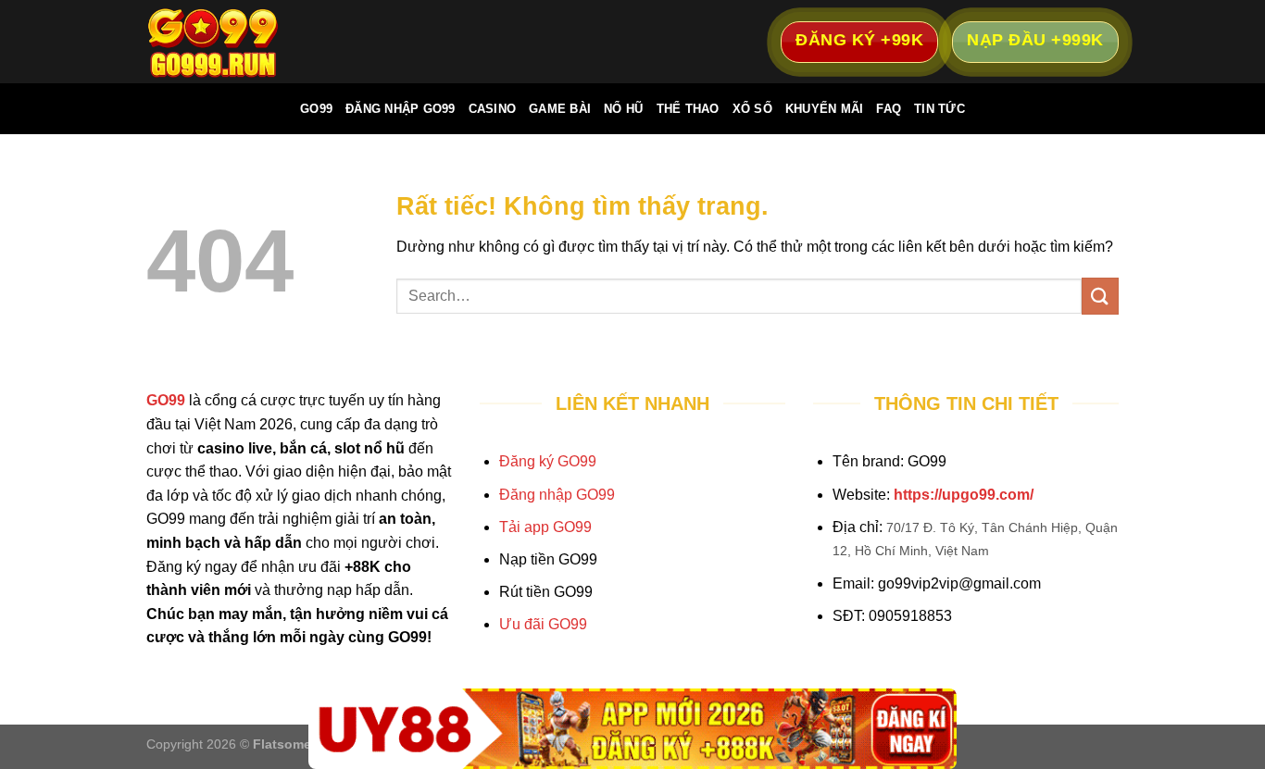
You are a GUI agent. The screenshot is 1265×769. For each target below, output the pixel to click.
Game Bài (560, 109)
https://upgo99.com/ (963, 494)
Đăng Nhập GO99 (400, 109)
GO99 (316, 109)
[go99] (239, 41)
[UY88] (632, 728)
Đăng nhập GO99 (557, 494)
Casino (493, 109)
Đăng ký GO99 (547, 461)
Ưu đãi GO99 (543, 624)
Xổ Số (752, 109)
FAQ (888, 109)
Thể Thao (688, 109)
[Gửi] (1100, 296)
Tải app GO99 (545, 527)
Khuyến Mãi (824, 109)
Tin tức (939, 109)
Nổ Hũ (623, 109)
